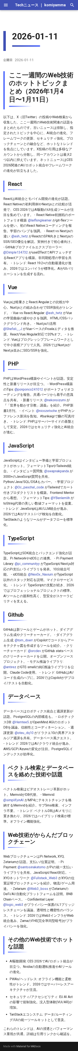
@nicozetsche (46, 411)
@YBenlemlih (60, 498)
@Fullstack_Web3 (44, 878)
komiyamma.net (58, 5)
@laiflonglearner (40, 220)
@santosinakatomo (32, 867)
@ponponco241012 (29, 389)
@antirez (9, 667)
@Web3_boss (37, 889)
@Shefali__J (12, 329)
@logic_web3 (13, 905)
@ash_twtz (19, 236)
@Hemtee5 (20, 722)
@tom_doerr (24, 640)
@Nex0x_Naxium (40, 574)
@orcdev (34, 651)
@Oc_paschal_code (29, 487)
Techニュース (26, 5)
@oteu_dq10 (24, 733)
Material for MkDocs (28, 1046)
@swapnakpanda (56, 471)
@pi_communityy (27, 564)
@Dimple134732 (15, 252)
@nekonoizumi (55, 400)
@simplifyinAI (13, 800)
